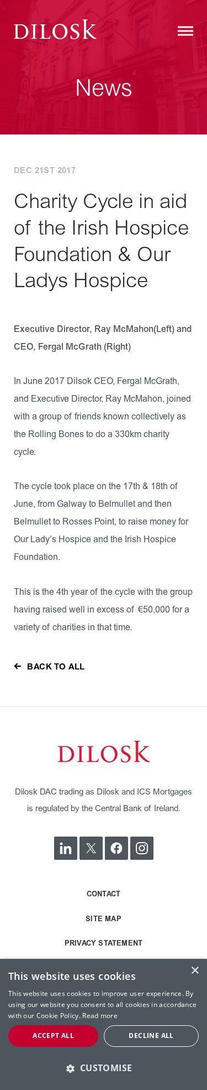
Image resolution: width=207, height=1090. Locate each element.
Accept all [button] (53, 1035)
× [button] (194, 971)
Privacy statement (103, 943)
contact (103, 894)
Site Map (103, 919)
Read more (100, 1015)
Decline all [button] (151, 1035)
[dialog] (103, 1024)
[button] (103, 1067)
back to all (55, 667)
